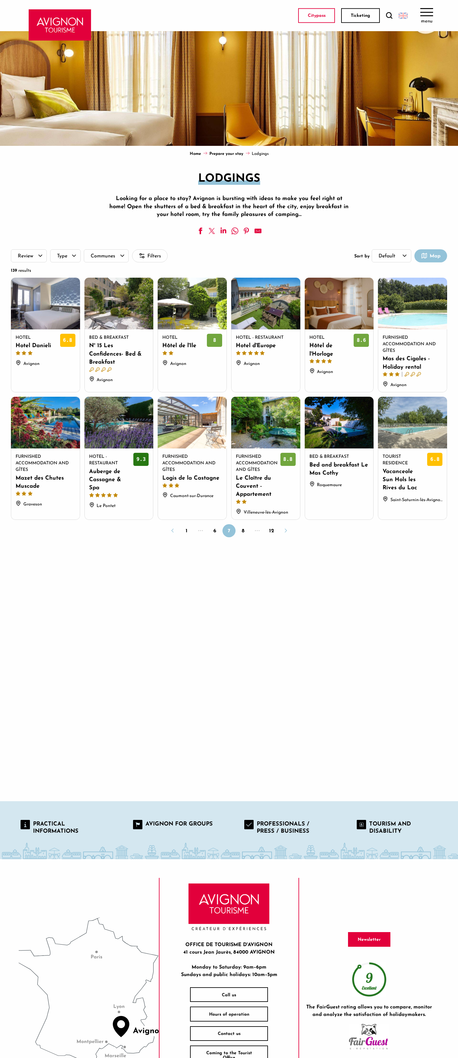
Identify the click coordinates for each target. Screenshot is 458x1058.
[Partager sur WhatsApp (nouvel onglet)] (234, 230)
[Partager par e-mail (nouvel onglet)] (258, 230)
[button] (389, 15)
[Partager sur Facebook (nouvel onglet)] (200, 230)
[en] (403, 15)
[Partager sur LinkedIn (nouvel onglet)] (223, 230)
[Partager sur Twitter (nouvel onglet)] (211, 230)
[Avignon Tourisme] (60, 25)
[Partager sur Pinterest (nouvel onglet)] (246, 230)
